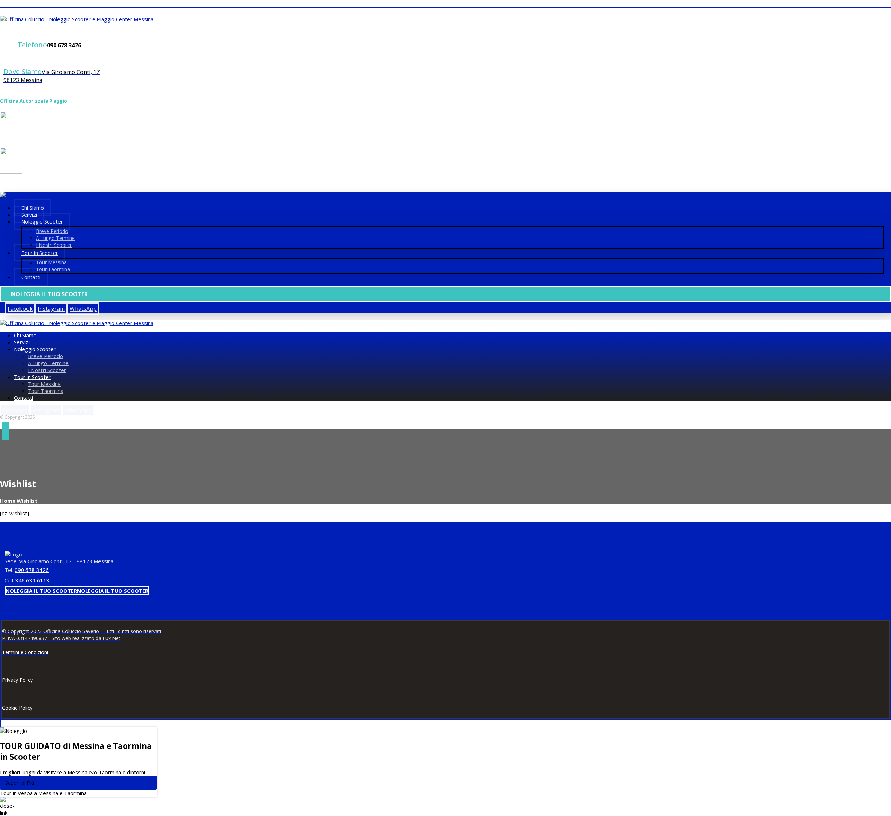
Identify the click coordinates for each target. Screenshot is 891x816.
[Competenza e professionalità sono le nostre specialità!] (76, 19)
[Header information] (5, 432)
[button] (20, 308)
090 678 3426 (32, 569)
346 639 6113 (32, 580)
